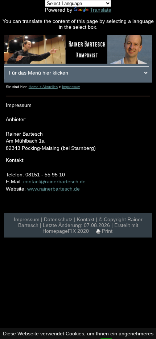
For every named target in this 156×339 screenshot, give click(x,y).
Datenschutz (58, 219)
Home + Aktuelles (43, 87)
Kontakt (85, 219)
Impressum (71, 87)
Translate (100, 10)
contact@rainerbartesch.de (54, 181)
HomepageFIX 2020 (65, 231)
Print (106, 231)
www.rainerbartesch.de (53, 189)
